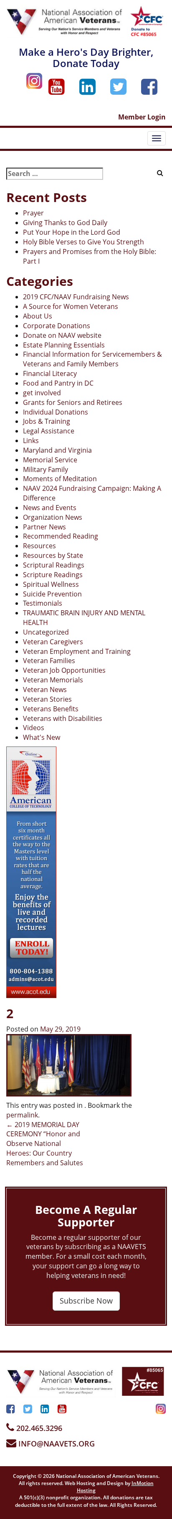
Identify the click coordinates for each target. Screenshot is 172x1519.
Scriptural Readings (53, 565)
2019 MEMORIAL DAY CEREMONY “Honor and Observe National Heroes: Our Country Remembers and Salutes (44, 1143)
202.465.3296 (38, 1428)
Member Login (142, 117)
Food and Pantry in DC (58, 383)
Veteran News (45, 689)
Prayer (33, 213)
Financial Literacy (50, 373)
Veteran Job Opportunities (64, 670)
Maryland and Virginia (57, 450)
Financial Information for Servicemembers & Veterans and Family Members (92, 359)
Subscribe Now (86, 1301)
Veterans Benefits (50, 708)
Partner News (44, 526)
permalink (22, 1115)
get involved (42, 392)
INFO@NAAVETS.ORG (55, 1444)
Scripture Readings (53, 574)
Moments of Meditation (60, 478)
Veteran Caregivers (53, 641)
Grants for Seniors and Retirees (72, 402)
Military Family (45, 469)
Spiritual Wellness (51, 584)
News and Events (49, 507)
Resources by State (53, 555)
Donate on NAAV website (62, 335)
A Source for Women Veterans (70, 306)
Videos (33, 727)
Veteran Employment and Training (77, 651)
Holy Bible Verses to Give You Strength (83, 241)
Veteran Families (49, 660)
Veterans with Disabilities (62, 718)
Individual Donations (55, 412)
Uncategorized (46, 632)
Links (31, 440)
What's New (41, 737)
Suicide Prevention (52, 594)
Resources (39, 545)
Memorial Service (50, 459)
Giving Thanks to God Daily (65, 222)
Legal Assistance (48, 430)
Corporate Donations (56, 325)
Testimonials (42, 603)
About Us (37, 316)
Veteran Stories (47, 699)
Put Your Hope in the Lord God (71, 232)
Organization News (52, 517)
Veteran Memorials (53, 679)
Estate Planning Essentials (64, 345)
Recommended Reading (60, 536)
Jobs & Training (46, 421)
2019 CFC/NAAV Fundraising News (76, 296)
